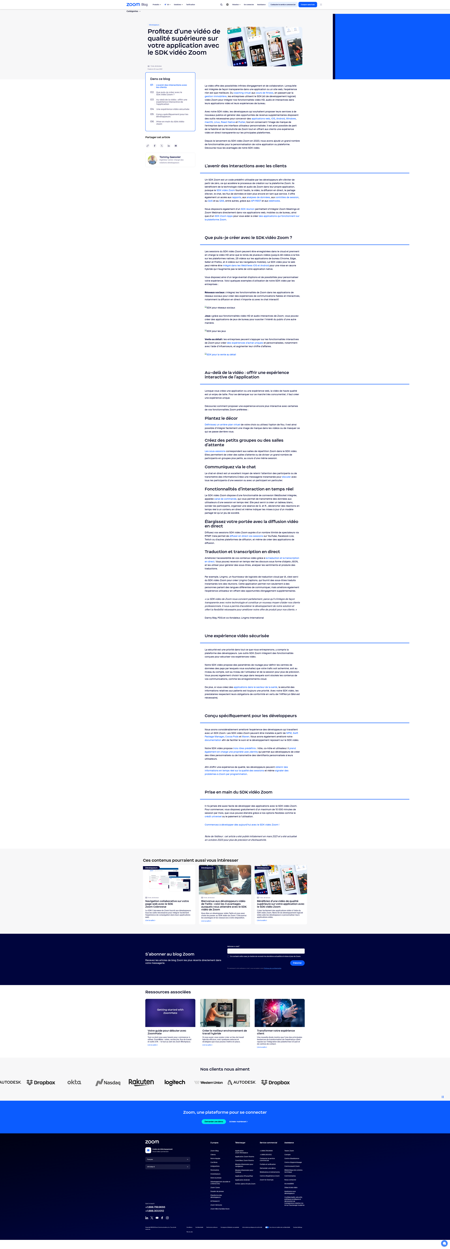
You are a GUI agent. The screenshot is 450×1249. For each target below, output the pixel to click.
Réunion (235, 5)
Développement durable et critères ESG (220, 1183)
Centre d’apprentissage (293, 1162)
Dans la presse (215, 1178)
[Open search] (221, 4)
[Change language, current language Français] (227, 4)
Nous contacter (290, 1180)
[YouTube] (157, 1217)
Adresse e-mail (233, 946)
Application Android (242, 1180)
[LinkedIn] (146, 1217)
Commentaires (290, 1176)
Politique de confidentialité (272, 968)
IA (168, 5)
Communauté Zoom (292, 1166)
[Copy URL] (147, 145)
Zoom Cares (215, 1187)
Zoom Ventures (216, 1205)
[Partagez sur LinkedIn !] (168, 145)
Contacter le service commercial (283, 5)
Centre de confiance (212, 1227)
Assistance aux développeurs (290, 1192)
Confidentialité (199, 1227)
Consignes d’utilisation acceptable (230, 1227)
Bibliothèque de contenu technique (293, 1171)
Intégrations (214, 1166)
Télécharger (240, 1142)
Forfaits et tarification (268, 1164)
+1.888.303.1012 (154, 1211)
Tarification (190, 5)
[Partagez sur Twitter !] (161, 145)
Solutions (177, 5)
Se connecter (249, 5)
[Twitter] (151, 1217)
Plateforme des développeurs (216, 1196)
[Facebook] (162, 1217)
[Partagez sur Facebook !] (154, 145)
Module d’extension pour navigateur (244, 1165)
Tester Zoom (289, 1151)
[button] (444, 1243)
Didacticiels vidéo (290, 1187)
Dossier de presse (217, 1191)
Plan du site (190, 1232)
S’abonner (297, 963)
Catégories (132, 11)
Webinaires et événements (270, 1172)
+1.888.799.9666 (155, 1207)
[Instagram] (167, 1217)
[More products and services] (321, 4)
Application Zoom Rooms (244, 1157)
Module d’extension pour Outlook (244, 1171)
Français (150, 1159)
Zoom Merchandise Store (219, 1209)
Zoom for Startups (266, 1180)
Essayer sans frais (308, 5)
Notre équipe (215, 1158)
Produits (156, 5)
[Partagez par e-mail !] (175, 145)
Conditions (189, 1227)
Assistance (261, 5)
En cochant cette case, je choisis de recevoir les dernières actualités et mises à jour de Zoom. (265, 956)
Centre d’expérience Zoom (270, 1176)
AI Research (215, 1201)
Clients (213, 1155)
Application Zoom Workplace (241, 1152)
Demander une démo (214, 1121)
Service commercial (268, 1142)
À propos (214, 1142)
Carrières (213, 1162)
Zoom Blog (214, 1151)
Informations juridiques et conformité (252, 1227)
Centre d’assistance (291, 1158)
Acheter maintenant (237, 1121)
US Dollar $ (151, 1167)
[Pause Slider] (442, 1096)
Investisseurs (215, 1174)
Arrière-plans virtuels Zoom (245, 1184)
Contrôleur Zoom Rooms (244, 1160)
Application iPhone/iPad (244, 1176)
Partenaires (214, 1170)
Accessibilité (289, 1184)
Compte (287, 1155)
